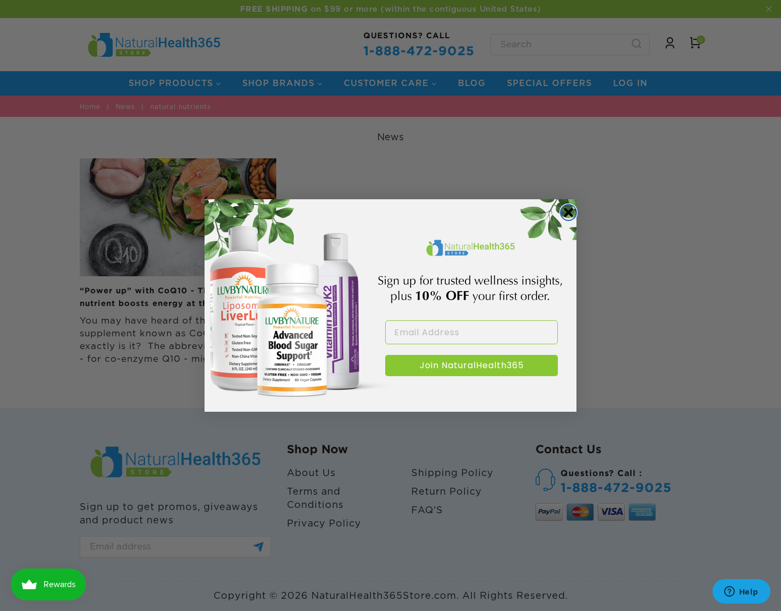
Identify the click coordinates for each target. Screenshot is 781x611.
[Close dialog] (568, 212)
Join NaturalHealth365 (472, 365)
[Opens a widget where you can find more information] (741, 592)
